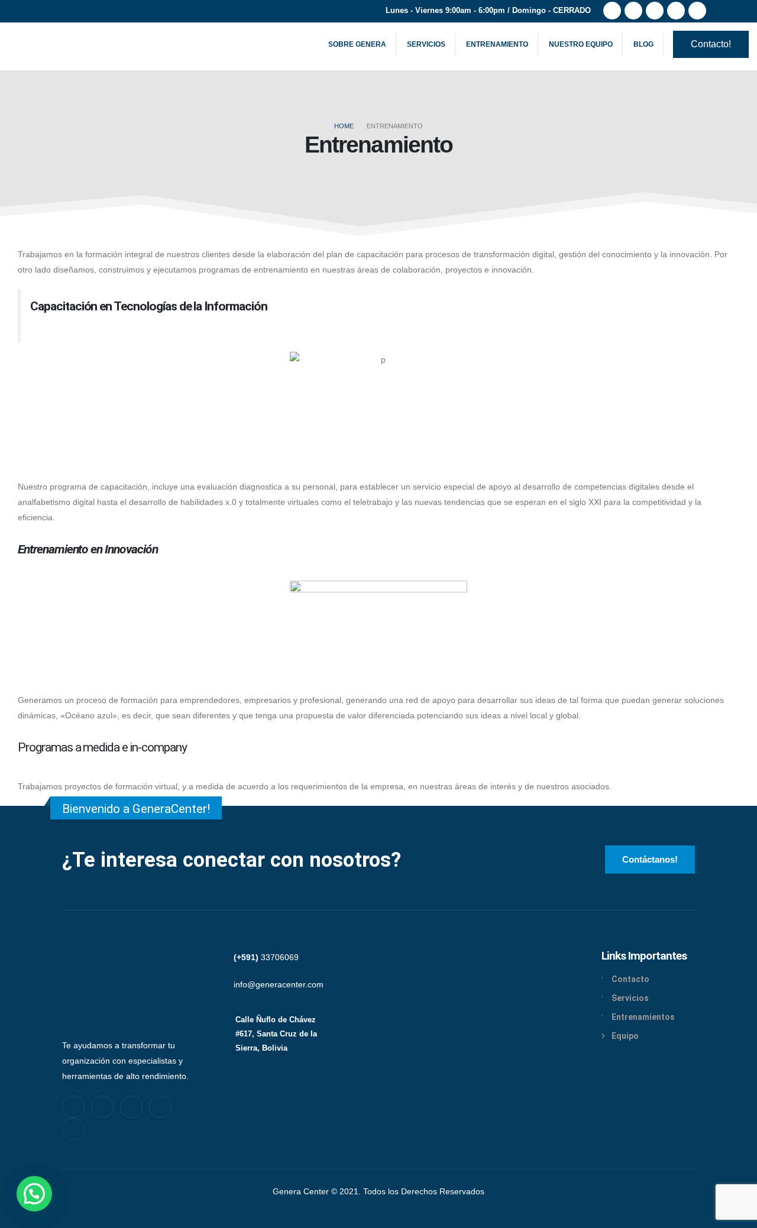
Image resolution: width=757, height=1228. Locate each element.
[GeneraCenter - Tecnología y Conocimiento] (54, 44)
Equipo (625, 1036)
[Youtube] (655, 11)
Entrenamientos (643, 1017)
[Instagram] (676, 11)
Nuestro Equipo (581, 44)
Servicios (426, 44)
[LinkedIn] (697, 11)
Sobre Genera (357, 44)
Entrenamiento (497, 44)
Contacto (630, 979)
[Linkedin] (160, 1107)
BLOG (643, 44)
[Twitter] (633, 11)
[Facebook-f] (73, 1107)
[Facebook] (612, 11)
